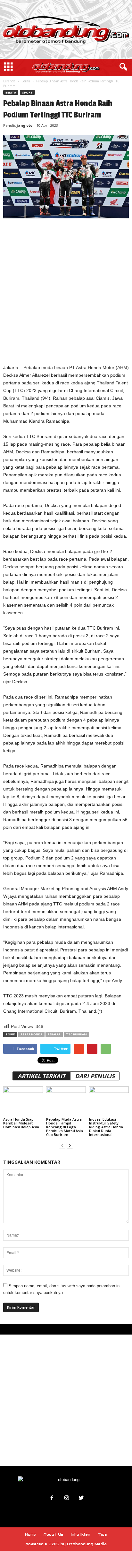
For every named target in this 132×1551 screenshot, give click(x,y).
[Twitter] (80, 1498)
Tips (102, 1534)
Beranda (9, 81)
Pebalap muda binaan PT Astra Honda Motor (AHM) (76, 367)
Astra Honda (31, 1034)
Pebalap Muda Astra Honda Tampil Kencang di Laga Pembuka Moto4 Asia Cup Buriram (64, 1127)
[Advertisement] (66, 291)
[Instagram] (66, 1498)
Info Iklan (80, 1534)
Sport (27, 92)
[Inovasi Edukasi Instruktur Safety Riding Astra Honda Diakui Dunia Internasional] (109, 1101)
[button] (122, 67)
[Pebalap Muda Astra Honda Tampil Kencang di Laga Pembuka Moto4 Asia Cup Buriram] (66, 1101)
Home (30, 1534)
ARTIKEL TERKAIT (41, 1076)
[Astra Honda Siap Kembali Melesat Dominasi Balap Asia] (23, 1101)
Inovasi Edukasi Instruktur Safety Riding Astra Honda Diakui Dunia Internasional (106, 1127)
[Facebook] (52, 1498)
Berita (25, 81)
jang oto (24, 125)
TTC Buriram (76, 1034)
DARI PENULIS (95, 1076)
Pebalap (54, 1034)
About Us (53, 1534)
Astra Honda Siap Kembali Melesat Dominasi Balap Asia (21, 1123)
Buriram (11, 398)
